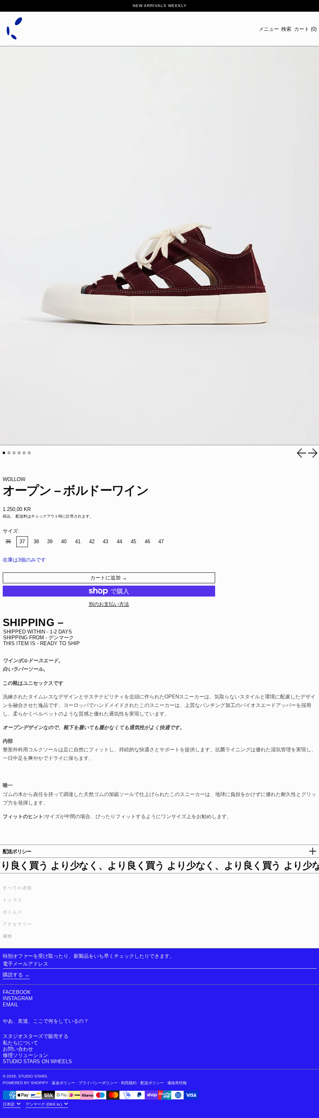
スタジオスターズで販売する (35, 1036)
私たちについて (20, 1043)
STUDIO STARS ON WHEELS (37, 1061)
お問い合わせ (18, 1049)
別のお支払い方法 (109, 604)
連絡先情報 (177, 1083)
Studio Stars (32, 1076)
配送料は (23, 516)
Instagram (18, 998)
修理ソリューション (25, 1055)
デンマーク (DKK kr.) (44, 1104)
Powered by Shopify (25, 1083)
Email (10, 1004)
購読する (13, 975)
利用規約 (129, 1083)
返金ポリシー (63, 1083)
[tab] (4, 452)
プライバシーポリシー (98, 1083)
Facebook (17, 992)
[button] (286, 29)
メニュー (269, 29)
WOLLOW (14, 479)
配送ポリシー (152, 1083)
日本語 (9, 1104)
